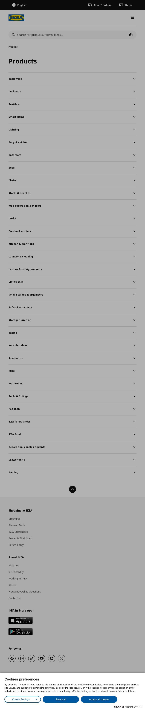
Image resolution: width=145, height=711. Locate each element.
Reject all (61, 699)
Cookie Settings (21, 699)
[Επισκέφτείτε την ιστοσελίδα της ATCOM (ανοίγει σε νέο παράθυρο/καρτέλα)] (128, 707)
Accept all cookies (99, 699)
